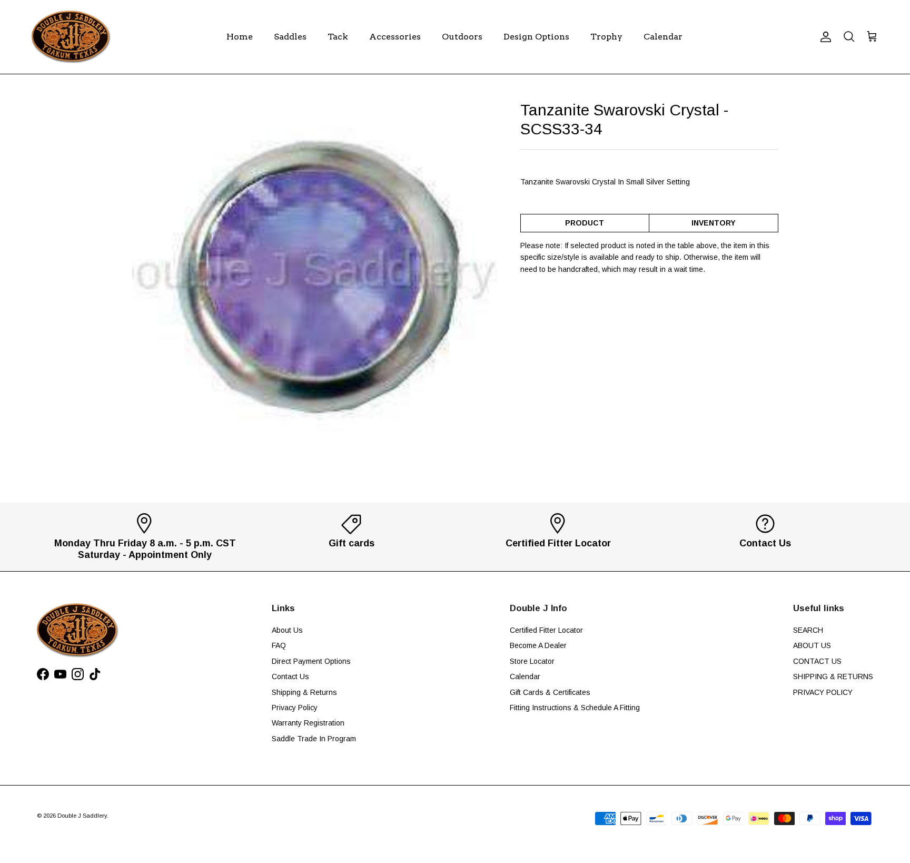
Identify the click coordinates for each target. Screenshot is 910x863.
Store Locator (532, 661)
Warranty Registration (308, 723)
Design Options (536, 37)
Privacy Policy (295, 707)
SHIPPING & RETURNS (833, 676)
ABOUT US (812, 645)
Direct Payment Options (311, 661)
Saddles (290, 37)
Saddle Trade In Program (314, 738)
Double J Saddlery (82, 815)
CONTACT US (817, 661)
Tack (338, 37)
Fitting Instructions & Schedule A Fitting (575, 707)
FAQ (279, 645)
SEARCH (808, 630)
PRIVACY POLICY (823, 692)
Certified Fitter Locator (546, 630)
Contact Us (290, 676)
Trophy (606, 37)
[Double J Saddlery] (71, 37)
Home (239, 37)
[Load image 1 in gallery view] (314, 283)
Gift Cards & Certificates (550, 692)
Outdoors (462, 37)
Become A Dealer (538, 645)
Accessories (395, 37)
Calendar (663, 37)
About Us (287, 630)
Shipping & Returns (304, 692)
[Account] (823, 37)
